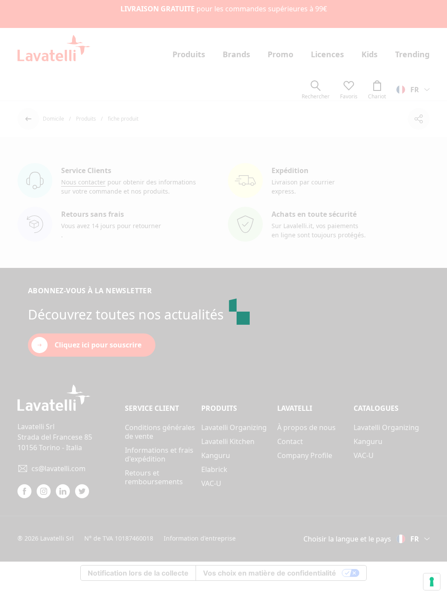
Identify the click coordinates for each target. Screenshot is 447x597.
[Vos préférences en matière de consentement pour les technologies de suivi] (431, 581)
